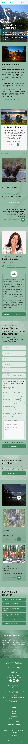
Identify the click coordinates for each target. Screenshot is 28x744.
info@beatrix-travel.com (14, 677)
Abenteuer (8, 396)
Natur (13, 392)
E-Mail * (6, 356)
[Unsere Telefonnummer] (10, 681)
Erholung (16, 417)
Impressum (14, 735)
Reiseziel (6, 367)
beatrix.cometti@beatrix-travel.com (16, 267)
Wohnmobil (8, 417)
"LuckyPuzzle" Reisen (14, 721)
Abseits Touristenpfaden (11, 410)
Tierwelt (21, 403)
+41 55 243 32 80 (11, 265)
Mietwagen (8, 413)
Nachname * (7, 351)
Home (14, 711)
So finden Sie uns (14, 719)
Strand (7, 403)
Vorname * (7, 345)
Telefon (6, 362)
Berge (13, 403)
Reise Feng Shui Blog (14, 724)
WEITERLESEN (12, 144)
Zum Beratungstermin (11, 220)
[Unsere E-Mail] (14, 681)
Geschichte (8, 399)
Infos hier (13, 202)
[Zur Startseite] (7, 2)
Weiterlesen (11, 498)
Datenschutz (14, 738)
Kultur (6, 392)
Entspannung (18, 396)
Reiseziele (14, 716)
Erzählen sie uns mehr (11, 420)
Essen (19, 392)
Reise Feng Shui (9, 406)
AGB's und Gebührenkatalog (14, 741)
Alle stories (12, 473)
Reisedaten (7, 373)
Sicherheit (17, 413)
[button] (4, 153)
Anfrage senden (13, 446)
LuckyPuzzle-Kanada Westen (14, 194)
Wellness (17, 399)
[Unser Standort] (17, 681)
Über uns (14, 714)
